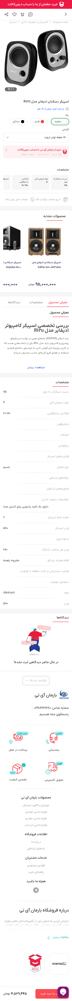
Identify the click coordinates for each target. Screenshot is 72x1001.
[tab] (58, 303)
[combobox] (36, 137)
